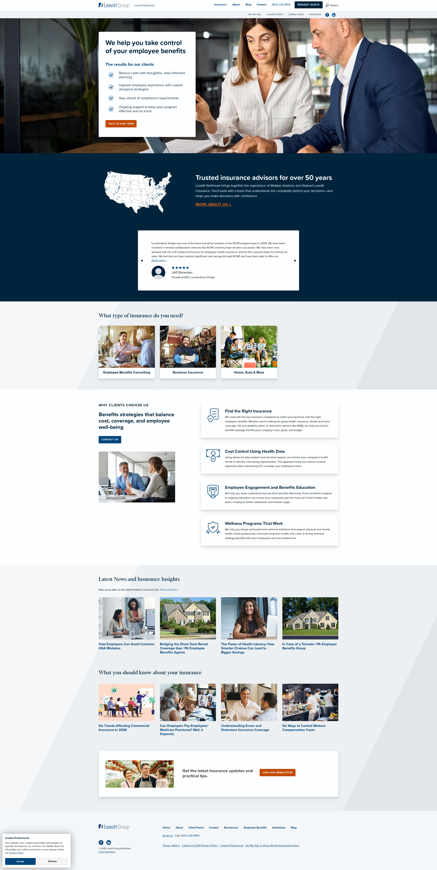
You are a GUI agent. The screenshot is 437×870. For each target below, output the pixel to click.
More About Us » (213, 204)
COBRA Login (296, 14)
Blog (294, 827)
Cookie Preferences (232, 845)
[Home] (114, 826)
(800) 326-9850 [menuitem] (281, 4)
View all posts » (169, 589)
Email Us (168, 835)
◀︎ (143, 260)
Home (166, 827)
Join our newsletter (277, 772)
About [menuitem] (236, 4)
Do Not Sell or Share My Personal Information (272, 845)
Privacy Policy (16, 852)
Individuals (278, 827)
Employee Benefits (255, 827)
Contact (214, 827)
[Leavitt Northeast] (114, 5)
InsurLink (315, 14)
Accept (20, 861)
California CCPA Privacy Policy (200, 845)
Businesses (231, 827)
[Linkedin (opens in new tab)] (335, 14)
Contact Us (109, 439)
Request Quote (309, 4)
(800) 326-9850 (190, 835)
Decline (52, 861)
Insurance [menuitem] (220, 4)
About (179, 827)
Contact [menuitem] (261, 4)
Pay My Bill (255, 14)
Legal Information (107, 852)
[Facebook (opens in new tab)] (328, 14)
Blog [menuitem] (248, 4)
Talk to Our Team (121, 123)
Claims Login (275, 14)
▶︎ (296, 260)
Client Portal (196, 827)
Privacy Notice (171, 845)
